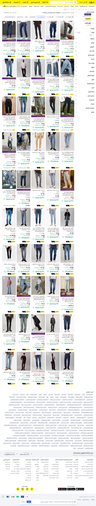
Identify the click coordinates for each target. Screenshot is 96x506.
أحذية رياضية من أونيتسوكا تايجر (74, 405)
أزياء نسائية (75, 426)
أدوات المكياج (56, 437)
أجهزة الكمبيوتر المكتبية (87, 433)
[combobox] (62, 2)
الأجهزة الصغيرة (68, 428)
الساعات (76, 435)
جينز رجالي (22, 394)
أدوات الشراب (69, 441)
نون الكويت (7, 426)
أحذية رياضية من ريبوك (49, 405)
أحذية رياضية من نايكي (88, 405)
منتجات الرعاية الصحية (54, 441)
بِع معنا (79, 463)
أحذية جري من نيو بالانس (14, 405)
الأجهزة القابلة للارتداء (88, 435)
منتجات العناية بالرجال (54, 439)
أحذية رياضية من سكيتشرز (87, 410)
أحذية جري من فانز (18, 407)
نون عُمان (8, 430)
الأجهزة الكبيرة (69, 426)
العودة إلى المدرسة (14, 437)
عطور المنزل (69, 439)
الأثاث (71, 437)
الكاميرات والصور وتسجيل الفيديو (86, 439)
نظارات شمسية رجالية (21, 397)
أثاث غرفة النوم (69, 430)
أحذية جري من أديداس (38, 405)
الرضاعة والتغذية (45, 426)
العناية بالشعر (56, 430)
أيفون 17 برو (16, 433)
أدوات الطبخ (69, 435)
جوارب (83, 394)
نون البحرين (7, 428)
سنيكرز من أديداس (43, 410)
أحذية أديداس (90, 400)
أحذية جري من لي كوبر (26, 405)
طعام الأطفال (46, 439)
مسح (79, 32)
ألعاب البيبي (46, 433)
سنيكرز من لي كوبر (33, 410)
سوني (37, 433)
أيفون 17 (17, 428)
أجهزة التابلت (90, 428)
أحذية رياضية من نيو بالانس (16, 402)
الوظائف (92, 463)
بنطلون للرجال (71, 397)
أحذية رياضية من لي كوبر (29, 402)
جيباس (37, 444)
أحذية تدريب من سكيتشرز (65, 402)
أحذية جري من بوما (63, 407)
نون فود (29, 439)
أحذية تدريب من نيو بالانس (42, 400)
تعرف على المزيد (44, 502)
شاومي (37, 430)
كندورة (44, 394)
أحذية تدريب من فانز (40, 402)
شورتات (56, 397)
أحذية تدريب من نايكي (30, 400)
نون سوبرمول (28, 444)
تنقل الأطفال (46, 430)
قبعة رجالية (57, 394)
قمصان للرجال (63, 397)
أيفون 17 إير (16, 430)
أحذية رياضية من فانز (61, 410)
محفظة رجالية (89, 394)
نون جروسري (28, 437)
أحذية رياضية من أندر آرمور (74, 410)
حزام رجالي (64, 394)
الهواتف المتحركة (89, 426)
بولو (47, 397)
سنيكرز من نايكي (12, 410)
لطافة (37, 439)
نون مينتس (28, 441)
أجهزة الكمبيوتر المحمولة (87, 430)
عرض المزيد (90, 412)
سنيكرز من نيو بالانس (22, 410)
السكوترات (46, 435)
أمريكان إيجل (77, 394)
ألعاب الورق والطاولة (44, 437)
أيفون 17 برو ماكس (15, 435)
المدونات (29, 426)
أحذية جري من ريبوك (52, 407)
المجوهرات (75, 437)
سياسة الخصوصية (56, 463)
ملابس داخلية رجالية (32, 397)
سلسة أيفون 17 (15, 426)
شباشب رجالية (52, 410)
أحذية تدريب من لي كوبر (55, 400)
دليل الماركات (28, 428)
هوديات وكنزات (33, 394)
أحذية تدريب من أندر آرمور (52, 402)
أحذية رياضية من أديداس (79, 400)
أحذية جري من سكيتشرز (41, 407)
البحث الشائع (28, 430)
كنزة (27, 394)
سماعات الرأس (90, 437)
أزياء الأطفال (75, 430)
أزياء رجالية (76, 428)
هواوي (37, 441)
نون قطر (8, 433)
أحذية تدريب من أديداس (67, 400)
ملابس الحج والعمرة (88, 397)
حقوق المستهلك (46, 463)
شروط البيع (64, 463)
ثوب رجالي (50, 394)
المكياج (57, 435)
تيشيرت (51, 397)
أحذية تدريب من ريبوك (77, 402)
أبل (38, 426)
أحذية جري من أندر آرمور (28, 407)
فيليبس (37, 437)
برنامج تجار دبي (28, 435)
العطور (76, 433)
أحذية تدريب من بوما (88, 402)
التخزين (70, 433)
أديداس (37, 435)
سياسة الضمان (85, 463)
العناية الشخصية (55, 433)
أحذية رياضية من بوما (60, 405)
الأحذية (76, 441)
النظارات (76, 439)
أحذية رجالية (12, 397)
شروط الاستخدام (72, 463)
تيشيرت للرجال (42, 397)
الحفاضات (46, 428)
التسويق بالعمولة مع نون (25, 433)
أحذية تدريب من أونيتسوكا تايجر (17, 400)
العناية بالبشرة (55, 428)
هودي (40, 394)
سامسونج (37, 428)
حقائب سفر (70, 394)
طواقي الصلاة (79, 397)
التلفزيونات (90, 441)
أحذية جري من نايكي (88, 407)
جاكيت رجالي (15, 394)
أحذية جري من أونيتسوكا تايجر (75, 407)
